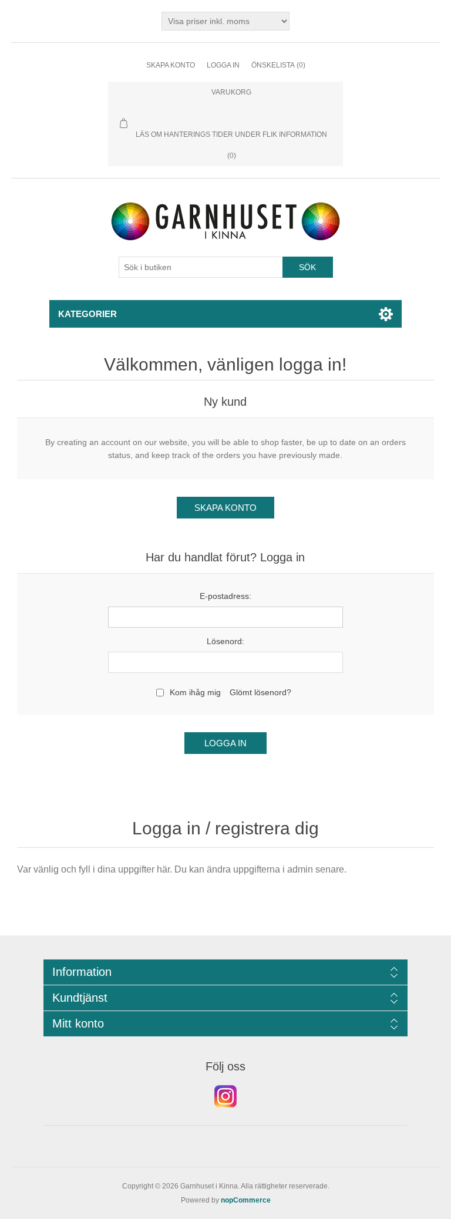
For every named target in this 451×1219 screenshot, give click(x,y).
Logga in (223, 65)
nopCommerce (246, 1200)
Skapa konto (170, 65)
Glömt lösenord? (260, 692)
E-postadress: (225, 596)
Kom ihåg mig (195, 692)
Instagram (225, 1096)
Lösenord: (225, 641)
